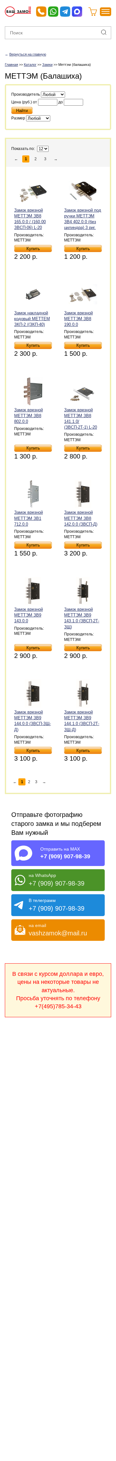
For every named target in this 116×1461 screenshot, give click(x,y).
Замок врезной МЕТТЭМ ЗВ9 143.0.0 (28, 615)
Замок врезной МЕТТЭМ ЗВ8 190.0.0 (78, 319)
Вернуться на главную (27, 54)
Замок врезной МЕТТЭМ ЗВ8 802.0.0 (28, 415)
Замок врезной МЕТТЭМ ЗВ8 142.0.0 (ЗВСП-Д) (80, 518)
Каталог (30, 64)
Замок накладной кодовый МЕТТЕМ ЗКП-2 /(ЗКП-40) (32, 319)
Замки (47, 64)
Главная (11, 64)
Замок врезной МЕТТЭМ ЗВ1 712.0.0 (28, 518)
